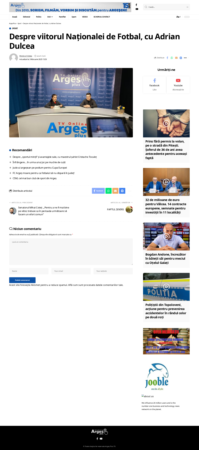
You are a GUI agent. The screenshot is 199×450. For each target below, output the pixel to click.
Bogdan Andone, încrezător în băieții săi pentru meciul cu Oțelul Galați (165, 258)
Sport (15, 28)
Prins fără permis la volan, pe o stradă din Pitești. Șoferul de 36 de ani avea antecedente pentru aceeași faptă (166, 149)
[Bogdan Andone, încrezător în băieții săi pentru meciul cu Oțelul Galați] (166, 236)
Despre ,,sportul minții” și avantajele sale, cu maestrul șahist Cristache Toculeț (55, 156)
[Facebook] (136, 5)
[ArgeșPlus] (70, 7)
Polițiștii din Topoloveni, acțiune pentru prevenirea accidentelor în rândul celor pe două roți (165, 310)
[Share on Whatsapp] (172, 57)
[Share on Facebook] (167, 57)
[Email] (176, 57)
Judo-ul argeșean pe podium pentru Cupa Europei (40, 167)
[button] (178, 17)
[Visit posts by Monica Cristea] (13, 57)
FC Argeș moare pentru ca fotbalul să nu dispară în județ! (44, 173)
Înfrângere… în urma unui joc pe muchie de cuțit (39, 162)
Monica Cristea (25, 56)
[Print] (181, 57)
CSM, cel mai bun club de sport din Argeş (35, 178)
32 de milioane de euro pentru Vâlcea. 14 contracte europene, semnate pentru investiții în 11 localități (165, 205)
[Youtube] (178, 84)
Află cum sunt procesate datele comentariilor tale (95, 285)
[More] (185, 57)
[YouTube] (137, 9)
